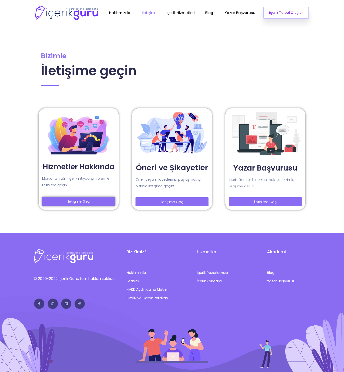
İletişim (149, 12)
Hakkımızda (120, 12)
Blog (209, 12)
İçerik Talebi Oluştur (286, 12)
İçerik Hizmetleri (180, 12)
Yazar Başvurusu (240, 12)
